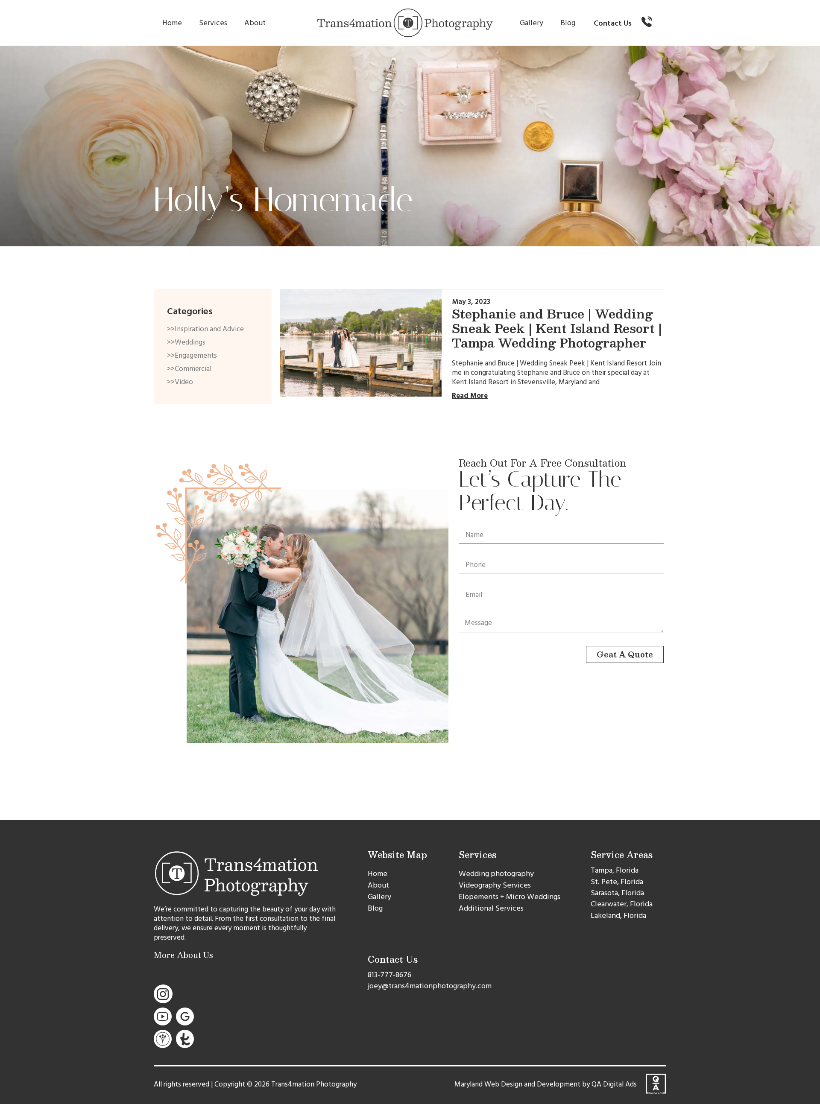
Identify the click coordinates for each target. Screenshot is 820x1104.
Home (172, 23)
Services (213, 23)
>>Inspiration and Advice (205, 329)
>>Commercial (189, 369)
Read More (470, 395)
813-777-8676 (389, 975)
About (255, 23)
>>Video (180, 382)
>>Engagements (192, 355)
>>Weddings (186, 342)
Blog (567, 23)
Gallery (531, 23)
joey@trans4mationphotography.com (430, 986)
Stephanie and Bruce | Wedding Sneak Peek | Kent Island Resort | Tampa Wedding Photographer (557, 328)
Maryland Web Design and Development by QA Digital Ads (545, 1084)
